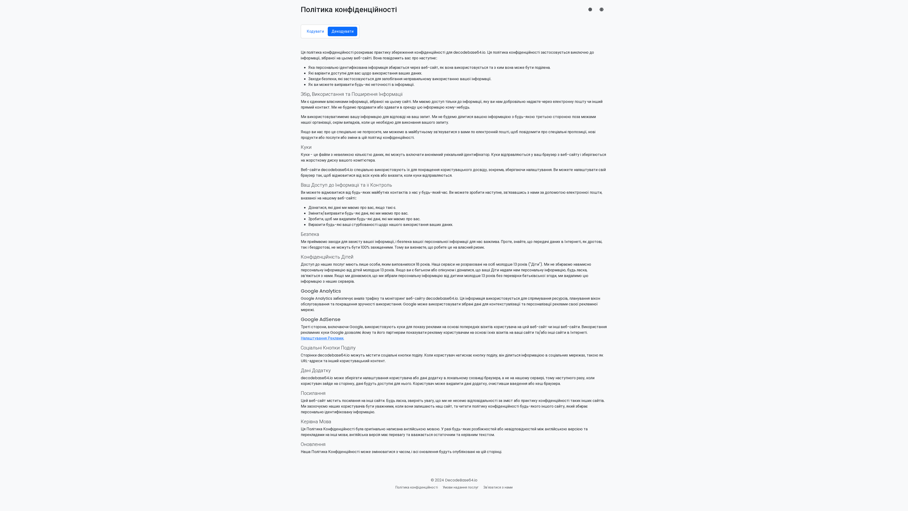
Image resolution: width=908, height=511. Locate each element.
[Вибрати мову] (601, 9)
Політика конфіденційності (416, 487)
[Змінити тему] (590, 9)
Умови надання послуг (461, 487)
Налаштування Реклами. (322, 338)
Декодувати (343, 31)
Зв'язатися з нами (498, 487)
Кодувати (315, 31)
